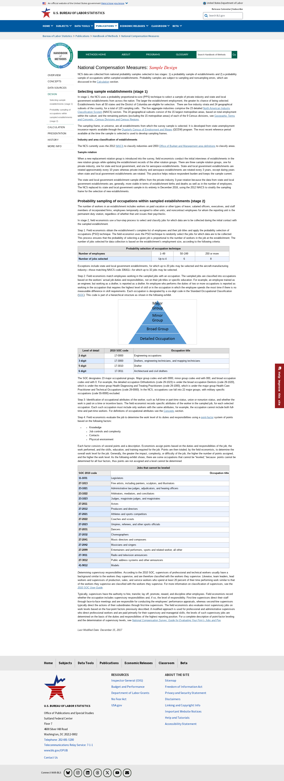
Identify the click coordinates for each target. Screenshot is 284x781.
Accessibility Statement (181, 724)
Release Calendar (221, 9)
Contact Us (51, 757)
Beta (183, 663)
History (53, 140)
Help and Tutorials (177, 717)
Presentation (57, 133)
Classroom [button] (159, 26)
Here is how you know (112, 3)
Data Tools (86, 663)
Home (48, 663)
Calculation (56, 127)
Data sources (57, 87)
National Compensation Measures (140, 36)
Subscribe (237, 9)
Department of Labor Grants (130, 693)
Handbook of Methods (105, 36)
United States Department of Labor (224, 3)
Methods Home (96, 54)
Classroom (166, 663)
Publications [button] (105, 26)
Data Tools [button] (82, 26)
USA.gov (116, 705)
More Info (55, 146)
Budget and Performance (128, 687)
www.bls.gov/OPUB (56, 750)
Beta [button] (176, 26)
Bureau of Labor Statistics (57, 36)
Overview (54, 75)
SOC (81, 295)
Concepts (54, 81)
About (126, 54)
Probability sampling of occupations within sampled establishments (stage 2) (61, 115)
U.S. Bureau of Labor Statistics (79, 13)
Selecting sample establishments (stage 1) (61, 102)
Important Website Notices (183, 711)
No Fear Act (119, 699)
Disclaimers (172, 699)
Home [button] (46, 26)
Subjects (65, 663)
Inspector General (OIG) (127, 680)
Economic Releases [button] (133, 26)
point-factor (207, 417)
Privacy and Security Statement (185, 693)
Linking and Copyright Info (182, 705)
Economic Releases (139, 663)
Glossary (182, 54)
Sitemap (170, 680)
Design (52, 94)
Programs (153, 54)
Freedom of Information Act (183, 687)
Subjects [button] (62, 26)
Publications (82, 36)
